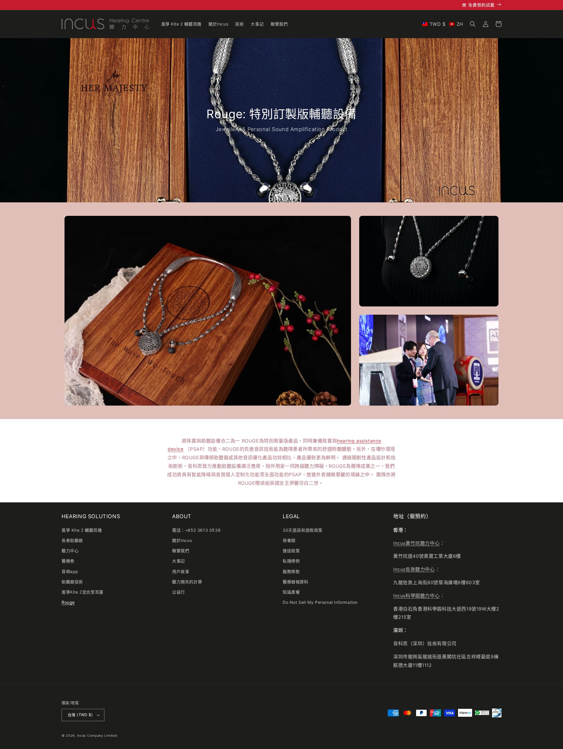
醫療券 (68, 560)
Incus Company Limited (97, 735)
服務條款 (291, 571)
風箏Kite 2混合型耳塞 (83, 591)
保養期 (289, 540)
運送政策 (291, 550)
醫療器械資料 (295, 581)
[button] (442, 24)
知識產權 (291, 591)
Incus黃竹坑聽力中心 (416, 543)
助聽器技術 (72, 581)
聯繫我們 (180, 550)
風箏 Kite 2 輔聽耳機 (82, 530)
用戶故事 (180, 571)
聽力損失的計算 (187, 581)
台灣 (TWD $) (80, 714)
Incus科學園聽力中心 (416, 596)
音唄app (70, 571)
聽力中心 (70, 550)
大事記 (178, 560)
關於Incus (182, 540)
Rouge (68, 602)
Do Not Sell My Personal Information (320, 602)
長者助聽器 (72, 540)
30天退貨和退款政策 (303, 530)
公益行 (178, 591)
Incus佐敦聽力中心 (414, 569)
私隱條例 (291, 560)
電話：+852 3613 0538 (196, 530)
